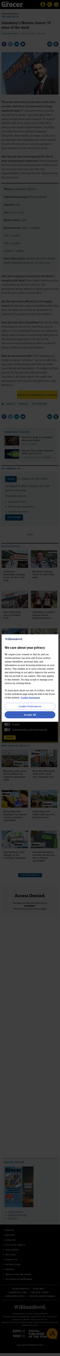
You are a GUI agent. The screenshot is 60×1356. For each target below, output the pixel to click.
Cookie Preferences (30, 706)
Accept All (30, 714)
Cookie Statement (30, 697)
